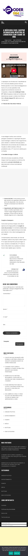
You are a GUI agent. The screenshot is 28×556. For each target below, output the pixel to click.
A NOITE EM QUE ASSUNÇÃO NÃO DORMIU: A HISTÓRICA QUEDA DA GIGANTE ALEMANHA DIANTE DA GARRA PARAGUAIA (14, 360)
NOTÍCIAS (7, 427)
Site (4, 324)
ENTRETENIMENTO (10, 416)
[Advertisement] (14, 120)
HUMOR (7, 420)
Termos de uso (5, 517)
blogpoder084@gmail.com (15, 59)
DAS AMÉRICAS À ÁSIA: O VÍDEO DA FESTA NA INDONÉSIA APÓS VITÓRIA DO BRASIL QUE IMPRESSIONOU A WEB (14, 396)
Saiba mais (17, 553)
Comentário (7, 293)
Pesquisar (6, 341)
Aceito (10, 553)
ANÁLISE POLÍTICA (10, 412)
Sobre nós (4, 513)
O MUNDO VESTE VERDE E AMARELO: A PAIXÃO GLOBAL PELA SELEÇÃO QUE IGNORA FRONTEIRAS (14, 369)
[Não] (26, 551)
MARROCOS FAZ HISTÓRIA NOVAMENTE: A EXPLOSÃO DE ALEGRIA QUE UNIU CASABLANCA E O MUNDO (14, 378)
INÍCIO (7, 423)
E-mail (5, 317)
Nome (5, 309)
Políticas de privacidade (8, 509)
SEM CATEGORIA (14, 55)
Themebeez (16, 525)
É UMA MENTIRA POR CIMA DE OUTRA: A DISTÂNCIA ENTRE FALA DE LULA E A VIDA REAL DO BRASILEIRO (14, 387)
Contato (3, 505)
